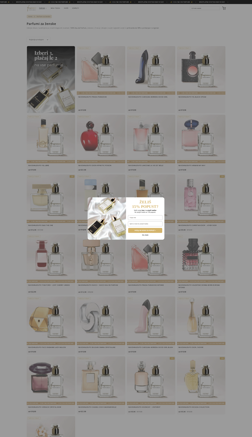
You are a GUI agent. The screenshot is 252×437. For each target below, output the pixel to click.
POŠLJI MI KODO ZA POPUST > (145, 230)
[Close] (162, 199)
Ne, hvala (145, 235)
